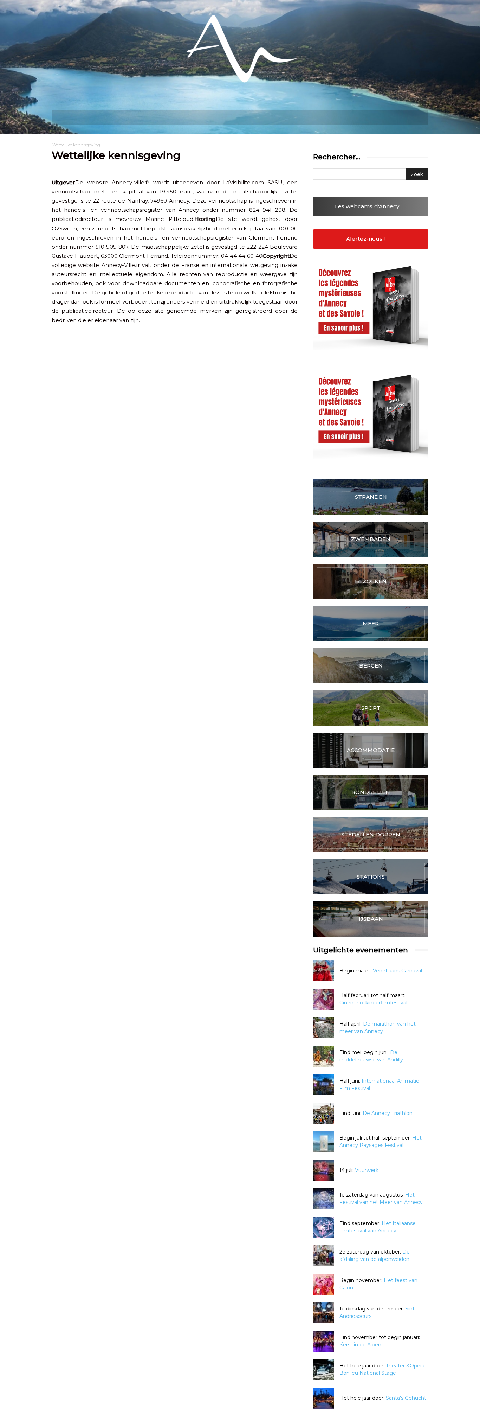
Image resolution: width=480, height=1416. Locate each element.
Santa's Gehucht (406, 1398)
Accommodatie (371, 750)
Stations (371, 876)
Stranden (371, 496)
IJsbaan (371, 919)
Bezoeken (371, 581)
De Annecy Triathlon (388, 1113)
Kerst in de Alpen (360, 1344)
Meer (371, 623)
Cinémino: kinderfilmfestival (373, 1003)
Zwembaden (370, 539)
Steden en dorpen (370, 834)
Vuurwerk (366, 1170)
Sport (371, 707)
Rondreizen (370, 792)
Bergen (371, 665)
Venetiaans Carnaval (397, 971)
